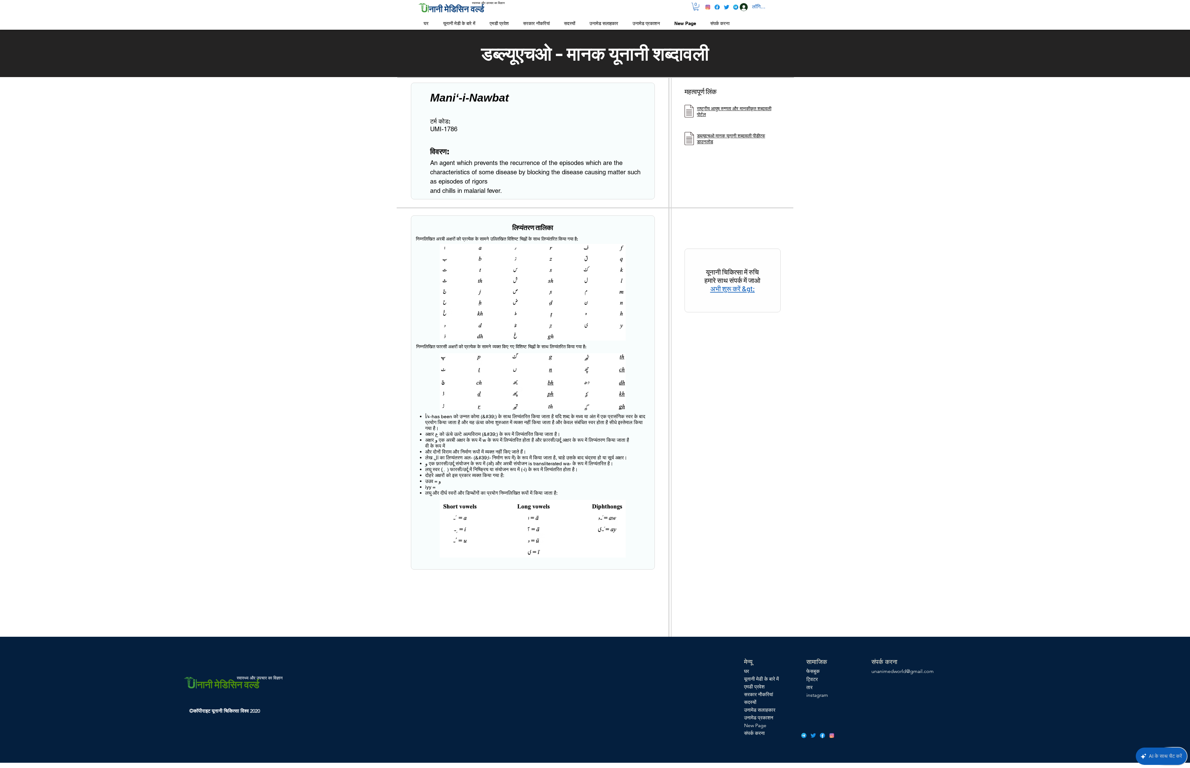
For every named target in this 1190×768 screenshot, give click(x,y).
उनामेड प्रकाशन (758, 718)
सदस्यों (750, 702)
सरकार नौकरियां (758, 694)
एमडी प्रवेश (754, 687)
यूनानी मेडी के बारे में (761, 679)
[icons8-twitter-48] (726, 7)
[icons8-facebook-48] (717, 7)
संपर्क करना (754, 733)
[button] (696, 7)
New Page (755, 725)
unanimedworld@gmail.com (902, 671)
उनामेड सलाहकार (759, 710)
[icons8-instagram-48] (708, 7)
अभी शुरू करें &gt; (732, 288)
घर (746, 671)
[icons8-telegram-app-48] (736, 7)
